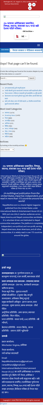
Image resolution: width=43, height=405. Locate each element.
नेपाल (6, 118)
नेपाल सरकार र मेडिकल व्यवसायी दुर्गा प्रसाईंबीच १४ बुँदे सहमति (23, 93)
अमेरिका (7, 123)
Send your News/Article (12, 4)
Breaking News (10, 115)
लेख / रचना (8, 131)
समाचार (7, 112)
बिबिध (6, 126)
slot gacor (3, 403)
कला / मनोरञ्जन (9, 128)
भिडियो (7, 134)
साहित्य (7, 136)
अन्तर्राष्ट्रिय (8, 120)
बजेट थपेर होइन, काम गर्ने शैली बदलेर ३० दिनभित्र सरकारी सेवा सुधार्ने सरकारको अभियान (23, 102)
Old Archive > (28, 31)
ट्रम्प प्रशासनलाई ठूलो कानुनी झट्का (15, 88)
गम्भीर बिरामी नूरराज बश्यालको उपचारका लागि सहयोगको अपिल (23, 90)
